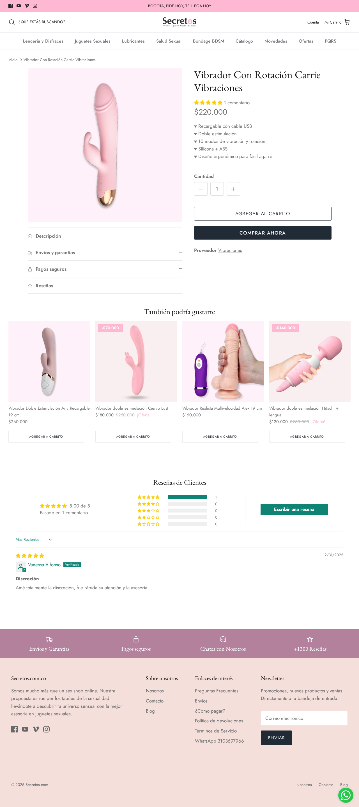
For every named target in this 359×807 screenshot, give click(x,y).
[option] (105, 145)
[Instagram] (35, 6)
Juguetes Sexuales (93, 41)
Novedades (275, 41)
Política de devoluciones (219, 720)
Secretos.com (37, 784)
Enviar (276, 738)
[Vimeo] (27, 6)
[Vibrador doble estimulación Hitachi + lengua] (310, 361)
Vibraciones (230, 250)
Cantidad (204, 176)
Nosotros (155, 690)
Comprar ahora (263, 232)
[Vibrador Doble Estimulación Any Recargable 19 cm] (49, 361)
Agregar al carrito (262, 213)
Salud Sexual (168, 41)
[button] (209, 102)
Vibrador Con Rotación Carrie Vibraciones (60, 59)
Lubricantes (133, 41)
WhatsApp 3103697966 (219, 741)
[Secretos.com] (179, 22)
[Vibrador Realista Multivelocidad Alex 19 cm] (223, 361)
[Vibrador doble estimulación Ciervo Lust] (136, 361)
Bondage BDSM (208, 41)
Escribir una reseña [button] (294, 509)
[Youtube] (19, 6)
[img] (30, 555)
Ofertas (306, 41)
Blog (150, 711)
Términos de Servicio (216, 730)
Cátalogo (244, 41)
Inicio (13, 59)
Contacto (155, 700)
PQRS (330, 41)
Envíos (201, 700)
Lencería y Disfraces (43, 41)
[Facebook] (10, 6)
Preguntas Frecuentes (216, 690)
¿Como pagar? (210, 711)
